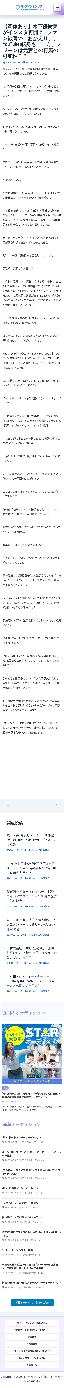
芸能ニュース (13, 850)
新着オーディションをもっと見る (32, 1302)
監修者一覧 (32, 1364)
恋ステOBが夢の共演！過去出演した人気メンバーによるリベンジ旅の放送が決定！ (32, 924)
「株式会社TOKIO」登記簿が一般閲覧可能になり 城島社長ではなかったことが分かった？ (32, 952)
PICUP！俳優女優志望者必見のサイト (32, 1329)
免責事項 (32, 1336)
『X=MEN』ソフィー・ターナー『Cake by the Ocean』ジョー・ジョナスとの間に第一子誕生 (31, 980)
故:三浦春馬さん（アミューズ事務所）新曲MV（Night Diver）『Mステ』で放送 (32, 839)
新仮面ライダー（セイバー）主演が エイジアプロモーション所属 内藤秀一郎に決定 (32, 896)
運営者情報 (32, 1343)
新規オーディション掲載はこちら (32, 1323)
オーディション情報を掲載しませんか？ (32, 1350)
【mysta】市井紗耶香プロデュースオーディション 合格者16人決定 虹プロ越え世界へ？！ (31, 867)
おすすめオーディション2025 (32, 1357)
